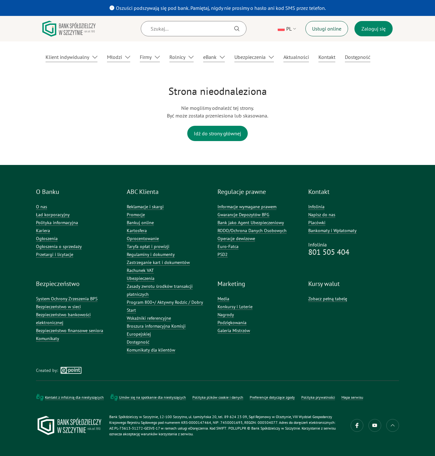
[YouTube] (374, 425)
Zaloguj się (373, 28)
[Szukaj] (236, 28)
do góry (392, 425)
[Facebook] (357, 425)
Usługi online (326, 28)
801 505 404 (328, 252)
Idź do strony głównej (217, 133)
